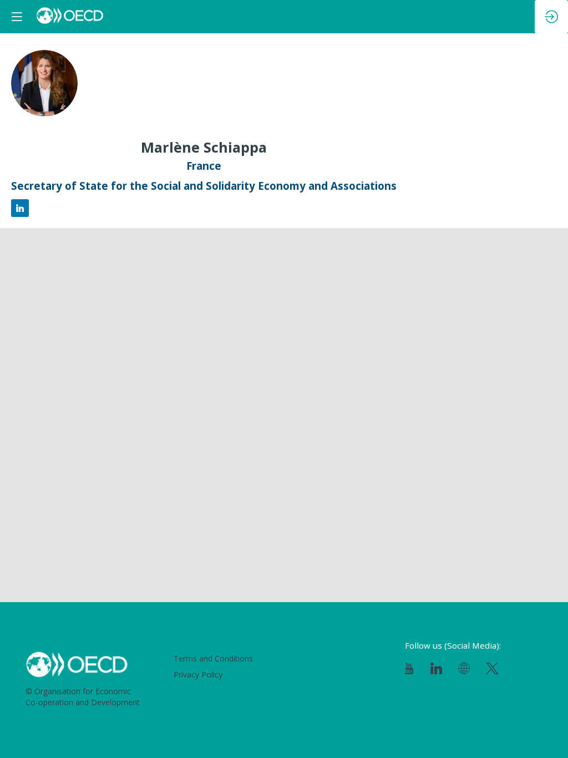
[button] (16, 16)
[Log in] (551, 16)
